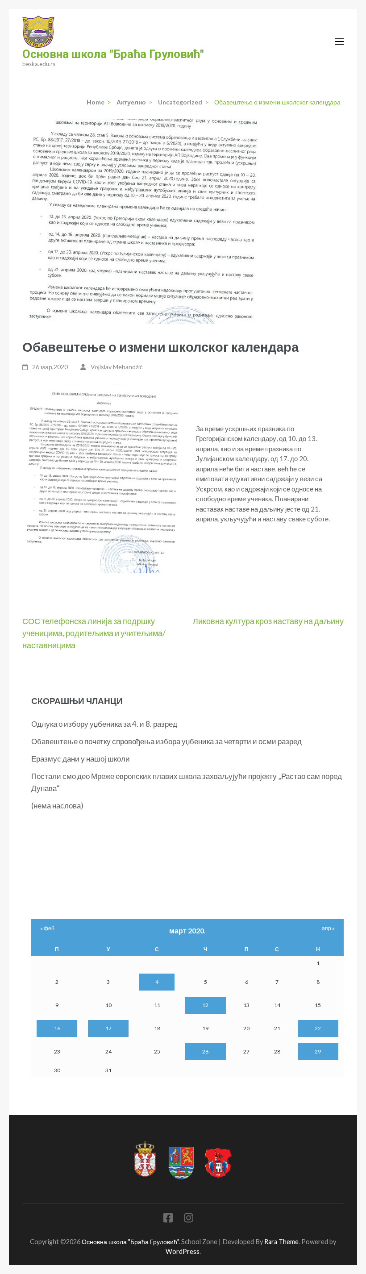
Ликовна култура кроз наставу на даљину (268, 621)
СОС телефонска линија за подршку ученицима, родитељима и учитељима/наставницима (94, 633)
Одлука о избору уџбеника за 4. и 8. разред (104, 724)
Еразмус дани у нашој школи (80, 758)
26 (205, 1051)
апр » (328, 928)
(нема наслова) (57, 805)
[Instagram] (188, 1219)
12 (205, 1005)
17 (108, 1028)
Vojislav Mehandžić (117, 367)
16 (57, 1028)
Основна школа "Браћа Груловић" (113, 54)
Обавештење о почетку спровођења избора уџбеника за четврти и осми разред (166, 741)
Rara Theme (281, 1241)
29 (318, 1051)
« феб (47, 928)
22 (318, 1028)
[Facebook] (168, 1219)
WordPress (183, 1251)
